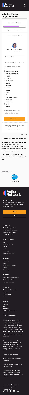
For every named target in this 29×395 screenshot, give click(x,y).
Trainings (5, 304)
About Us (5, 292)
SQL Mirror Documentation (10, 310)
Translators (21, 387)
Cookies (15, 387)
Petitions (5, 246)
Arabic (8, 88)
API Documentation (8, 313)
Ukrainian (9, 95)
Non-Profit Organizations (9, 228)
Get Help (5, 306)
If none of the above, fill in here (12, 110)
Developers (6, 308)
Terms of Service (15, 384)
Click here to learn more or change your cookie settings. (12, 344)
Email (4, 242)
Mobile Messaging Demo (9, 265)
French (8, 76)
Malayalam (9, 102)
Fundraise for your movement (11, 277)
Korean (8, 83)
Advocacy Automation (8, 253)
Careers (5, 267)
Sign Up (14, 211)
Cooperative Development (10, 289)
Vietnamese (9, 81)
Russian (8, 90)
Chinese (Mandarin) (12, 71)
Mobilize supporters (8, 279)
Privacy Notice (6, 384)
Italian (7, 92)
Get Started (6, 261)
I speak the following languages (12, 66)
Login (14, 215)
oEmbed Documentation (9, 315)
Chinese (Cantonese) (12, 73)
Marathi (8, 106)
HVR (11, 366)
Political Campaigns (8, 234)
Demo (4, 263)
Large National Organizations (10, 230)
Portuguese (9, 99)
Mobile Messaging (8, 244)
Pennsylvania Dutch (12, 97)
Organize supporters (8, 282)
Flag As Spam (24, 134)
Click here (18, 51)
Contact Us (6, 270)
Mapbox (15, 354)
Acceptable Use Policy (8, 389)
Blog (4, 296)
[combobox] (23, 62)
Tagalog (8, 78)
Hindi (7, 104)
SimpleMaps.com (7, 360)
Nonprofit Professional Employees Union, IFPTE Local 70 (13, 374)
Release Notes (7, 294)
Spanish (8, 69)
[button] (25, 6)
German (8, 85)
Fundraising (6, 251)
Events (4, 249)
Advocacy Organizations (9, 232)
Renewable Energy (7, 387)
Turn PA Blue (14, 181)
